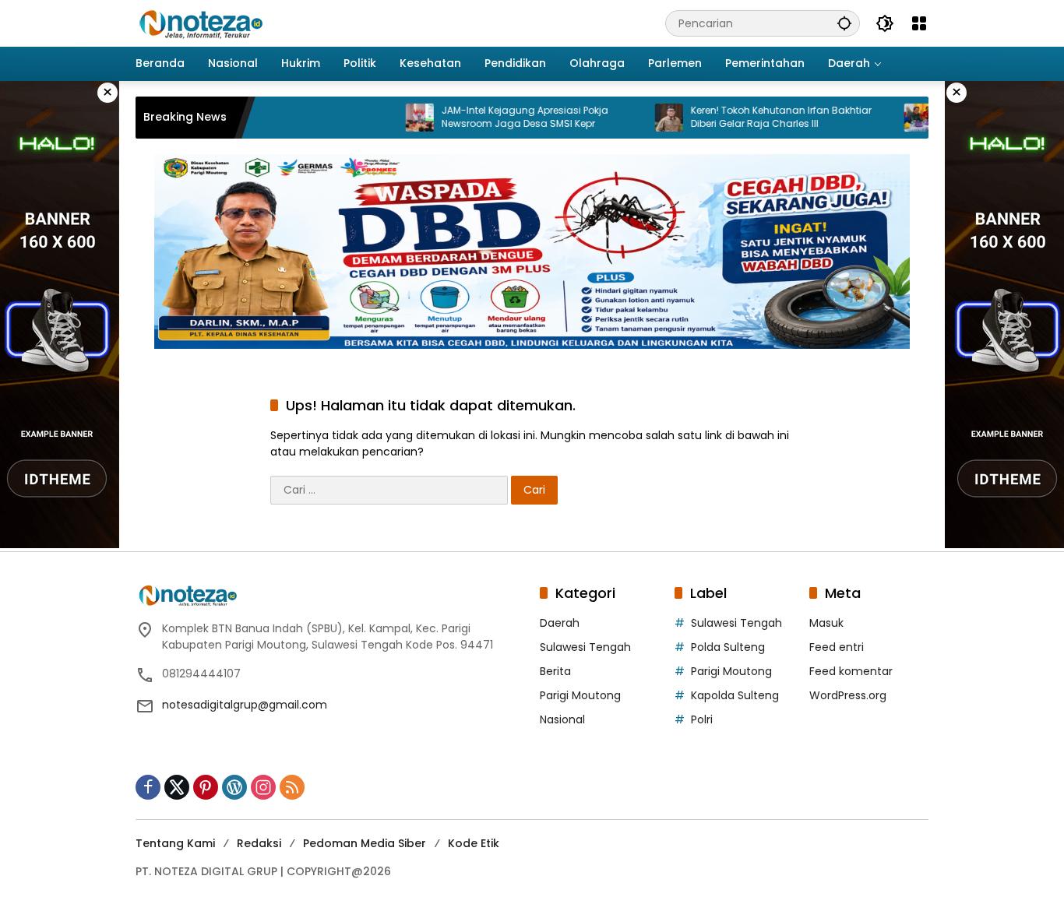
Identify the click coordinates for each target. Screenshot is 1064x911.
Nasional (562, 719)
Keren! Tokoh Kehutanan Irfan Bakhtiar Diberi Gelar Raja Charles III (752, 117)
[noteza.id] (201, 22)
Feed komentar (851, 671)
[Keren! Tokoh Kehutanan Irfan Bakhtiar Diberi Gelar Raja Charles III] (640, 118)
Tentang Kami (175, 843)
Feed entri (836, 647)
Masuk (826, 623)
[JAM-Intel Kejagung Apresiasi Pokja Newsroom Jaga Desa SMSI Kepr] (391, 118)
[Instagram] (263, 787)
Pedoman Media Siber (364, 843)
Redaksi (259, 843)
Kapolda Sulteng (735, 695)
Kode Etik (473, 843)
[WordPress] (234, 787)
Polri (702, 719)
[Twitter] (176, 787)
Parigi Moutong (580, 695)
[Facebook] (148, 787)
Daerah (560, 623)
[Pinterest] (205, 787)
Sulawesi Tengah (585, 647)
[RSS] (292, 787)
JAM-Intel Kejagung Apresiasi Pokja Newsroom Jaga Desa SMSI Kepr (496, 117)
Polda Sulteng (728, 647)
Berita (555, 671)
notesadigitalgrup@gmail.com (244, 704)
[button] (844, 23)
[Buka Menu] (919, 23)
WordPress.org (847, 695)
